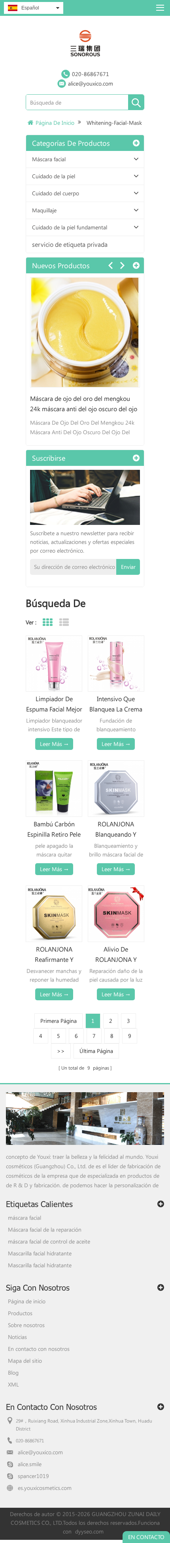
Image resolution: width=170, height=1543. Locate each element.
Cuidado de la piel (53, 176)
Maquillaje (44, 210)
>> (61, 1051)
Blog (13, 1372)
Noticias (17, 1337)
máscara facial (24, 1217)
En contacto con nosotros (39, 1348)
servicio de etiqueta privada (70, 244)
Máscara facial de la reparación (44, 1229)
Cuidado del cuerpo (55, 193)
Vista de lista (64, 622)
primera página (58, 1020)
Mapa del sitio (25, 1360)
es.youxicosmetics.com (45, 1488)
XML (13, 1384)
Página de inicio (55, 122)
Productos (20, 1313)
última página (96, 1051)
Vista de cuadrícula (47, 622)
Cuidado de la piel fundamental (69, 227)
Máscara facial (49, 159)
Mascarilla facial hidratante (40, 1253)
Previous (110, 265)
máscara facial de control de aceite (49, 1241)
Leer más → (54, 744)
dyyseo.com (89, 1531)
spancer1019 (33, 1476)
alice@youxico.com (90, 83)
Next (122, 265)
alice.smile (30, 1464)
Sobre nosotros (26, 1325)
